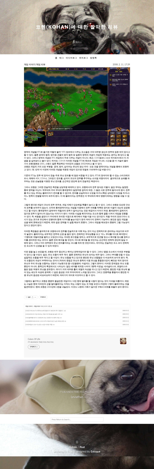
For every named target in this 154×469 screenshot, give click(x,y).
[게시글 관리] (35, 297)
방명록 (93, 58)
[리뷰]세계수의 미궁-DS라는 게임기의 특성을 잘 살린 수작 (42, 314)
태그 (61, 58)
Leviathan (59, 451)
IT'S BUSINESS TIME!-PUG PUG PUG (41, 342)
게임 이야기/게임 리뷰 (34, 65)
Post (82, 447)
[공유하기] (32, 297)
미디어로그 (71, 58)
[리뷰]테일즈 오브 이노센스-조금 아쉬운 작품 (38, 324)
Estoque (95, 451)
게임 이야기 (29, 306)
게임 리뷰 (37, 306)
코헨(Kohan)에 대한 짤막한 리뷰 (77, 27)
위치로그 (83, 58)
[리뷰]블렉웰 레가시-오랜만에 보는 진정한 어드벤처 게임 (42, 317)
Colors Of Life (34, 339)
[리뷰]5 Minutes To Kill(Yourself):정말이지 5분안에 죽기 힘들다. (44, 310)
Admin (73, 447)
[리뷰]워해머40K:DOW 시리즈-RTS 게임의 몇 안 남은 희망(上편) (44, 321)
